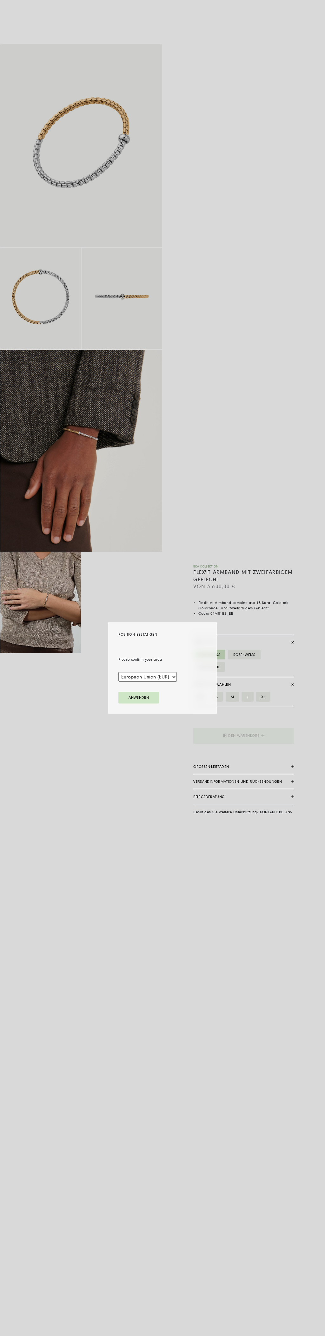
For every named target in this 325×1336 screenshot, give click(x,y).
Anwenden (139, 698)
